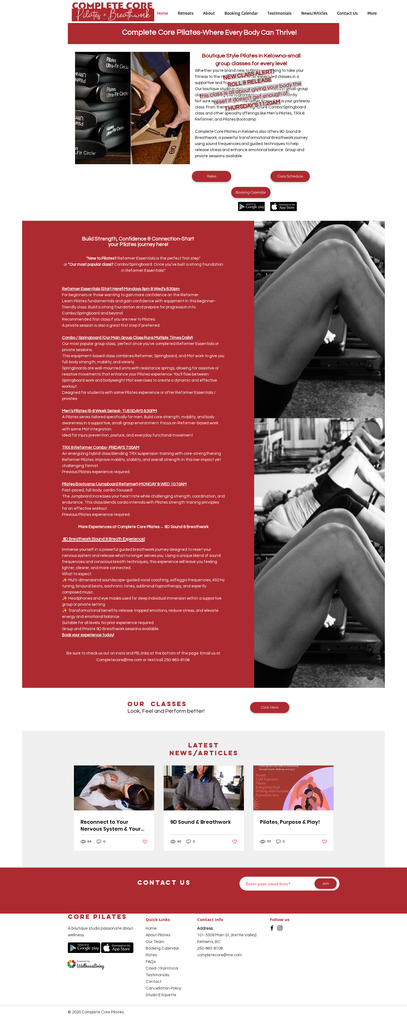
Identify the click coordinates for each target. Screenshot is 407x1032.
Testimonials (157, 975)
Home (151, 928)
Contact (153, 982)
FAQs (151, 962)
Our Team (155, 942)
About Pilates (158, 935)
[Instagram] (280, 928)
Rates (151, 955)
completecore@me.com (219, 955)
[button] (209, 13)
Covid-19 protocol (162, 968)
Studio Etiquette (161, 995)
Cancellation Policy (163, 988)
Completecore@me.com (119, 660)
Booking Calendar (162, 948)
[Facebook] (272, 928)
